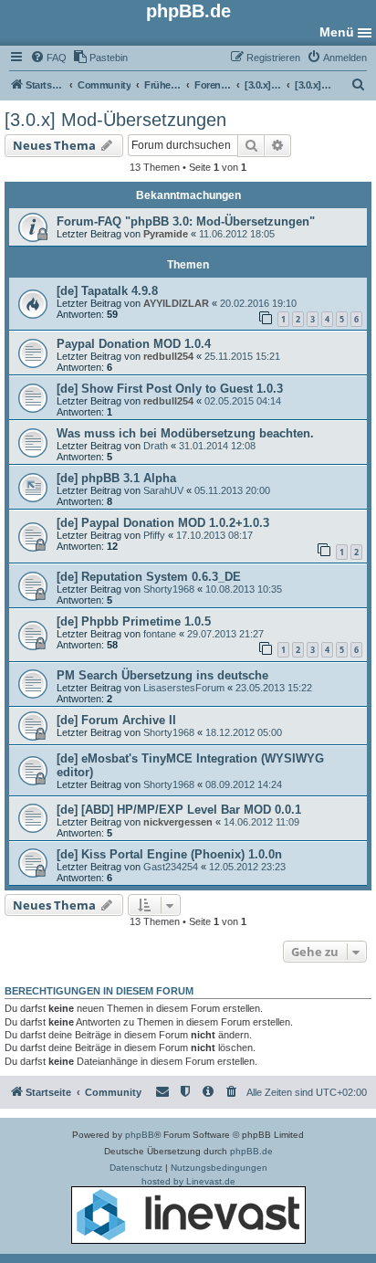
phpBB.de (251, 1151)
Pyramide (165, 233)
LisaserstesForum (184, 687)
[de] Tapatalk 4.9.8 (107, 291)
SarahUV (163, 490)
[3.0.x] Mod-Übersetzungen (115, 120)
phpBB (139, 1135)
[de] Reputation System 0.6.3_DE (149, 577)
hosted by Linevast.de (188, 1181)
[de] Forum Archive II (116, 720)
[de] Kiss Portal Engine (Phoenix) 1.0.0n (169, 854)
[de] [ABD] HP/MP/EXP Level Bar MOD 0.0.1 (179, 809)
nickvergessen (178, 821)
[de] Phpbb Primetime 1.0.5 (134, 621)
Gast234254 (170, 866)
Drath (155, 445)
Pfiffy (154, 535)
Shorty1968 (168, 589)
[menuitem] (48, 57)
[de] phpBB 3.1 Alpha (116, 478)
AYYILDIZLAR (176, 303)
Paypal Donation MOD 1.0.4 (134, 344)
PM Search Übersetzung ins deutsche (162, 675)
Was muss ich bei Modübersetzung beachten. (185, 433)
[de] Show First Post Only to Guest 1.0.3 (170, 388)
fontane (159, 633)
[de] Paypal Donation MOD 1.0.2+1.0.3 (163, 523)
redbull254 (168, 356)
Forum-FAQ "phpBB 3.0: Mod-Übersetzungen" (186, 221)
